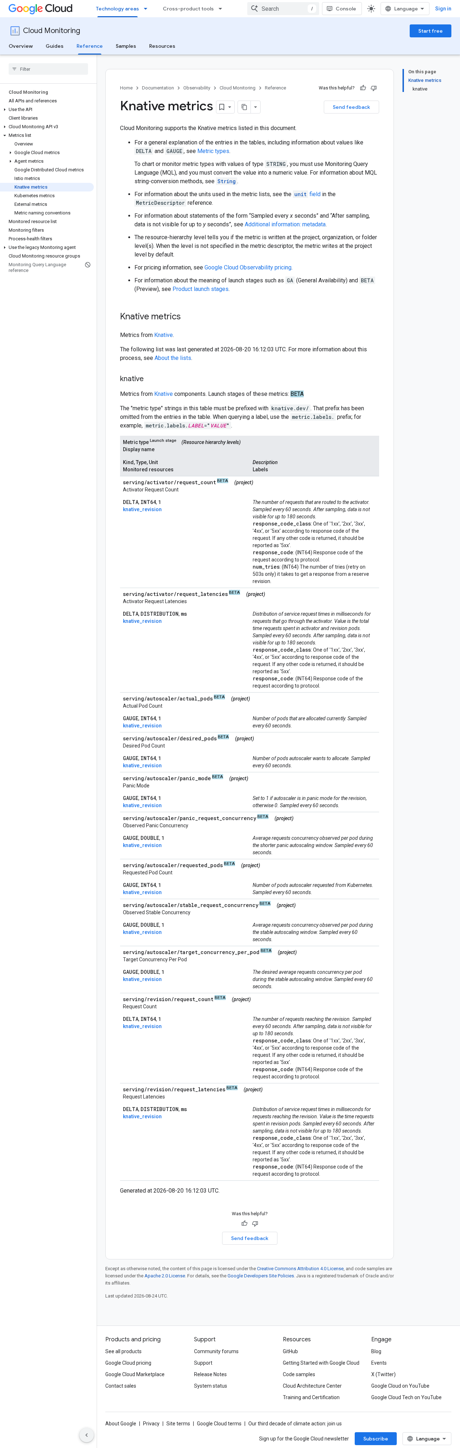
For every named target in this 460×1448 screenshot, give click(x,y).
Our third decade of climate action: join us (295, 1423)
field (307, 194)
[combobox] (283, 8)
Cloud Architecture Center (312, 1386)
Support (203, 1363)
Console (346, 8)
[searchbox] (48, 69)
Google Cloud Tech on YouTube (406, 1397)
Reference (90, 46)
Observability (196, 88)
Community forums (216, 1351)
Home (126, 88)
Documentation (158, 88)
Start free (430, 31)
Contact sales (120, 1386)
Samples (126, 46)
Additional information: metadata (285, 224)
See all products (123, 1351)
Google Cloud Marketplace (135, 1374)
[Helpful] (363, 88)
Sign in (443, 8)
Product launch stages (200, 289)
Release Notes (210, 1374)
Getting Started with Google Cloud (321, 1363)
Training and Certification (311, 1397)
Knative (163, 335)
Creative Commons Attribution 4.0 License (300, 1268)
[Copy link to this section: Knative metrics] (188, 317)
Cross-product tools (188, 8)
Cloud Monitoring (51, 30)
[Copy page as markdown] (244, 107)
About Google (120, 1423)
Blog (376, 1351)
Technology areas (117, 8)
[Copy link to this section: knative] (151, 379)
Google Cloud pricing (128, 1363)
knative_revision (142, 509)
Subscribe (375, 1438)
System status (210, 1386)
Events (379, 1363)
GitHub (290, 1351)
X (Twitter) (383, 1374)
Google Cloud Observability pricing (247, 267)
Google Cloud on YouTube (400, 1386)
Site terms (178, 1423)
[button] (47, 109)
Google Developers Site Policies (260, 1275)
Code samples (299, 1374)
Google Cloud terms (219, 1423)
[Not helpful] (373, 88)
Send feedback (351, 107)
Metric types (213, 151)
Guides (55, 46)
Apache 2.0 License (164, 1275)
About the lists (173, 358)
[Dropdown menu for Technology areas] (147, 8)
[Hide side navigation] (86, 1435)
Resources (162, 46)
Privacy (151, 1423)
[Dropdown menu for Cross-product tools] (222, 8)
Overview (21, 46)
